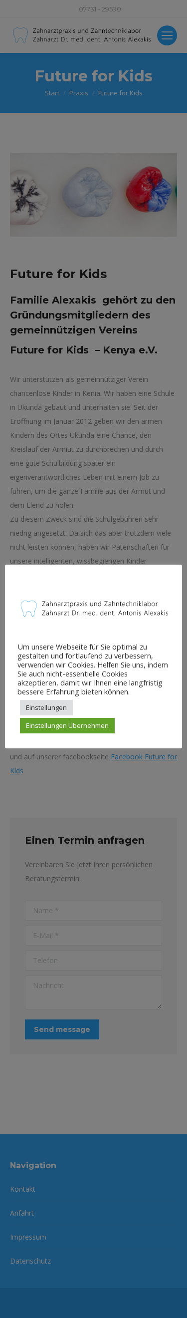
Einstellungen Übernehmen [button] (67, 725)
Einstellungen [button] (46, 707)
